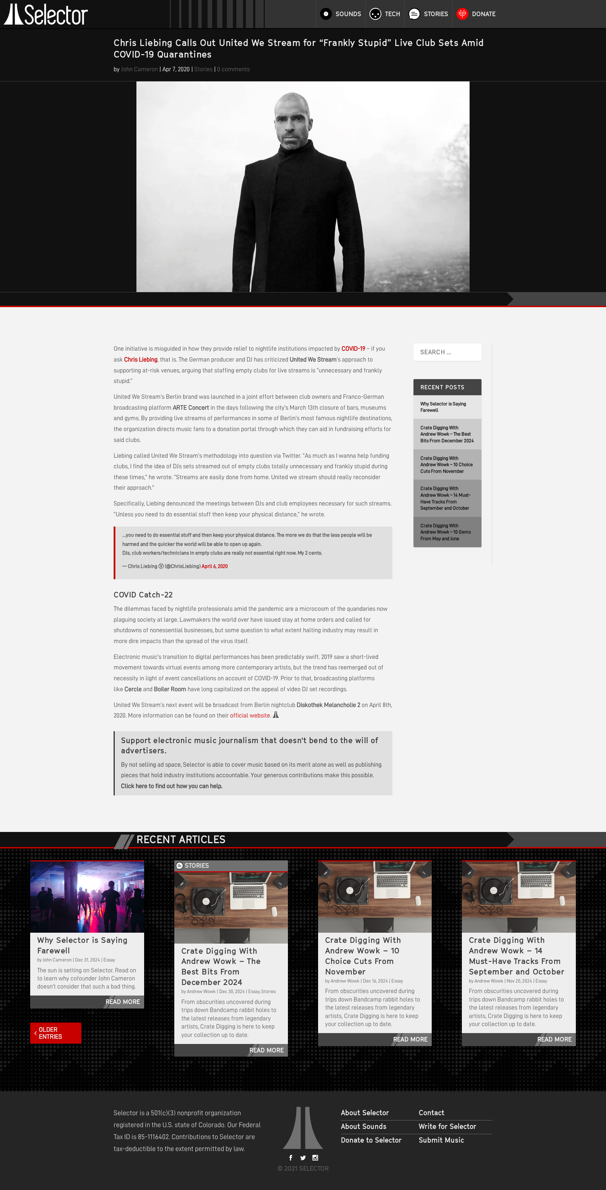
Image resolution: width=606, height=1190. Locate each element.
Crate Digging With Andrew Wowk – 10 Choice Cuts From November (446, 465)
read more (123, 1001)
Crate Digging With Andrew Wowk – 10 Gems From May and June (445, 532)
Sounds (348, 14)
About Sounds (363, 1126)
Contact (431, 1113)
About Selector (365, 1113)
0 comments (233, 69)
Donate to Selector (371, 1140)
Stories (436, 14)
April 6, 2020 (215, 566)
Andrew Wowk (201, 991)
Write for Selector (447, 1126)
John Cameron (139, 69)
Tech (392, 14)
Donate (484, 14)
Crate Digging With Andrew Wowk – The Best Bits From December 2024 (447, 434)
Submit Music (441, 1140)
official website (250, 715)
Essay (109, 959)
